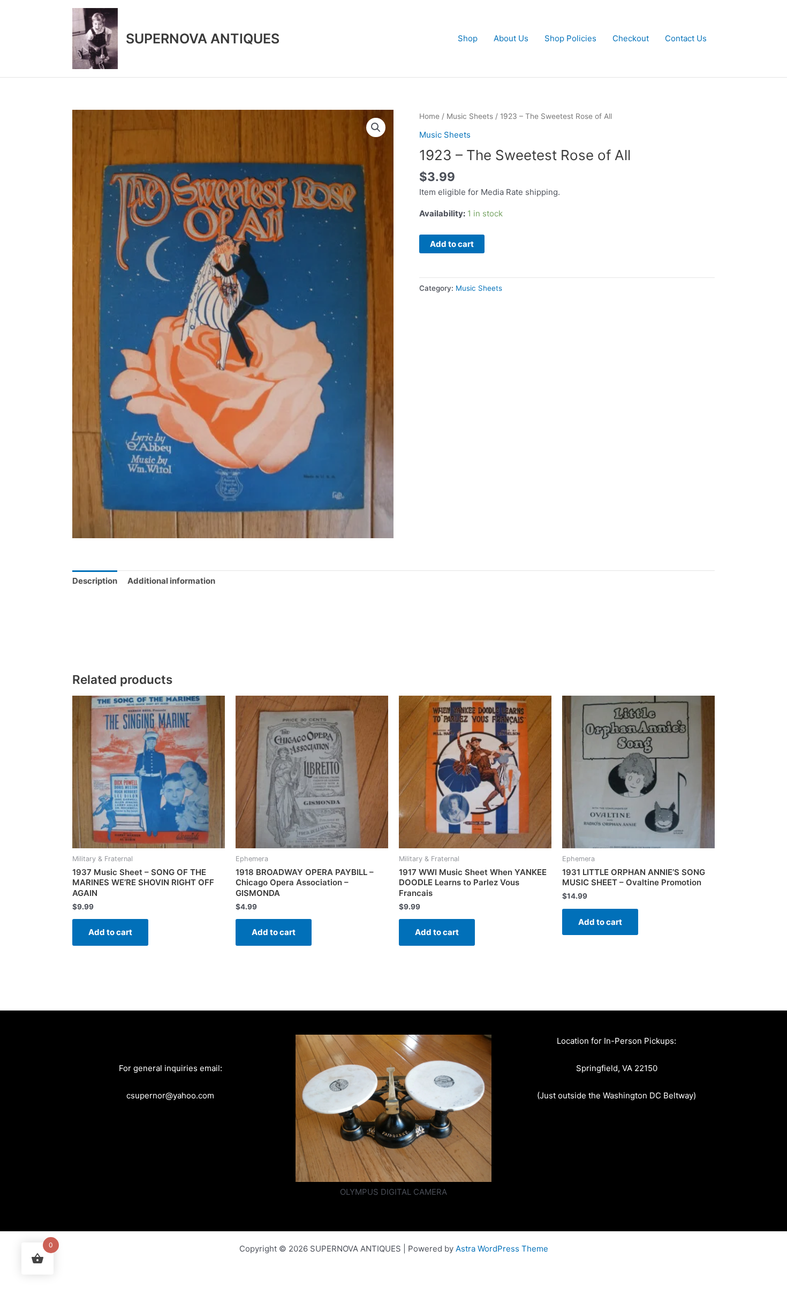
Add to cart (452, 244)
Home (429, 116)
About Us (511, 38)
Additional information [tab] (171, 581)
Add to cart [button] (110, 932)
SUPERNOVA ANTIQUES (202, 39)
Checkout (630, 38)
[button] (375, 127)
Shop (468, 38)
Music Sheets (470, 116)
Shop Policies (570, 38)
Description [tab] (94, 581)
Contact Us (686, 38)
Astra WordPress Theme (502, 1249)
